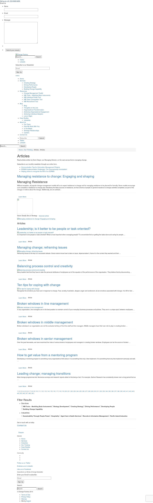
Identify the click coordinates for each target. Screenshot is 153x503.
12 (42, 391)
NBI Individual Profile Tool (32, 97)
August (28, 501)
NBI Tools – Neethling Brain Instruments (37, 95)
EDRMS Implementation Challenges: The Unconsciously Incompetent (44, 169)
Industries (27, 120)
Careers (26, 133)
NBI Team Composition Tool (33, 99)
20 (66, 391)
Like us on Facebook (24, 469)
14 (48, 391)
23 (74, 391)
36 (112, 391)
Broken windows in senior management (44, 338)
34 (107, 391)
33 (104, 391)
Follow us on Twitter (23, 463)
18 (60, 391)
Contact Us (21, 425)
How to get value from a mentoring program (47, 355)
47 (27, 393)
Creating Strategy (29, 83)
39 (121, 391)
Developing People (30, 87)
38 (118, 391)
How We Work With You (32, 126)
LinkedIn (22, 143)
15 (51, 391)
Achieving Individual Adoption (33, 114)
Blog (25, 106)
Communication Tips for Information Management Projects (40, 167)
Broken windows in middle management (45, 322)
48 (29, 393)
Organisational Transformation (34, 110)
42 (130, 391)
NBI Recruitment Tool (31, 101)
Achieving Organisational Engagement (36, 112)
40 (124, 391)
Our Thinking (28, 150)
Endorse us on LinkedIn (25, 466)
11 (39, 391)
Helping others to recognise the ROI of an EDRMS (37, 171)
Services (24, 441)
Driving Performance (30, 85)
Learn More (22, 197)
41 (127, 391)
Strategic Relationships (31, 130)
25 (80, 391)
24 (77, 391)
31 (98, 391)
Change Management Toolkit (33, 93)
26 (83, 391)
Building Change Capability (33, 89)
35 (109, 391)
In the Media (28, 128)
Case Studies (25, 447)
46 (24, 393)
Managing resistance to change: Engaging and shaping (55, 176)
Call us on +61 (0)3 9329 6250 (10, 1)
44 (18, 393)
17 (57, 391)
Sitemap (24, 499)
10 (37, 391)
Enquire (21, 432)
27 (86, 391)
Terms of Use (25, 495)
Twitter (22, 140)
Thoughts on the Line (31, 108)
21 (69, 391)
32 (101, 391)
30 (95, 391)
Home (21, 150)
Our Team (27, 124)
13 (45, 391)
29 (92, 391)
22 (72, 391)
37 (115, 391)
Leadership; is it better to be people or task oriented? (54, 228)
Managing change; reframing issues (42, 247)
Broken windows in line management (42, 303)
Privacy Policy (25, 497)
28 (89, 391)
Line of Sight (28, 116)
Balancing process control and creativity (45, 266)
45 (21, 393)
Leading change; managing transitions (44, 373)
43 (133, 391)
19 (63, 391)
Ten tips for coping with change (38, 284)
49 (32, 393)
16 (54, 391)
